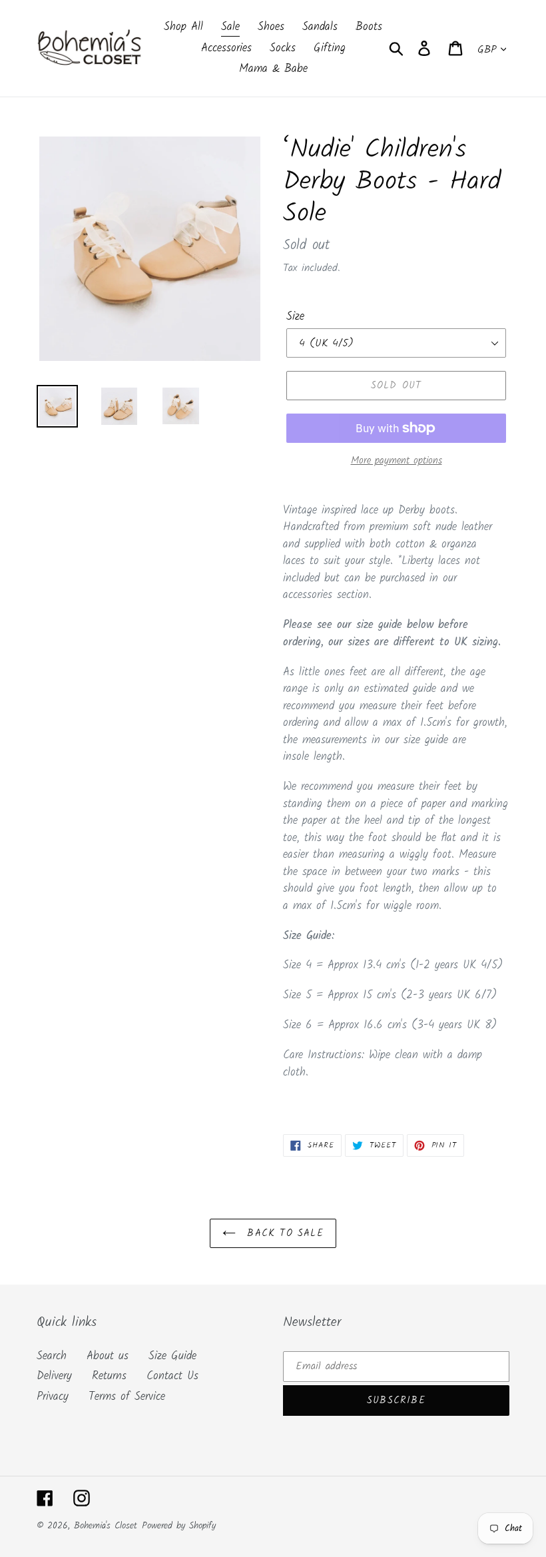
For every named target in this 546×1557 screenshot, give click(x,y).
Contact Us (172, 1376)
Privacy (53, 1397)
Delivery (54, 1376)
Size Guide (172, 1356)
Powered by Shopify (179, 1525)
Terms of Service (127, 1397)
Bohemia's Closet (105, 1525)
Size (295, 317)
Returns (109, 1376)
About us (108, 1356)
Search (52, 1356)
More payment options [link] (396, 461)
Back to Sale (283, 1233)
